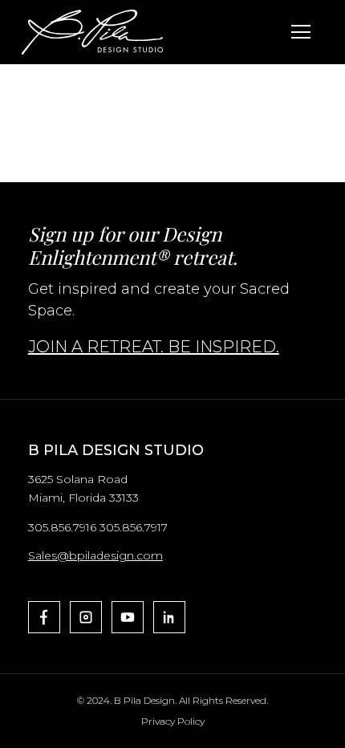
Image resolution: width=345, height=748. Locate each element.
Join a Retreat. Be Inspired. (153, 346)
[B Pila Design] (92, 32)
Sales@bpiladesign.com (95, 555)
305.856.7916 (62, 527)
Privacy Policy (173, 721)
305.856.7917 (133, 527)
